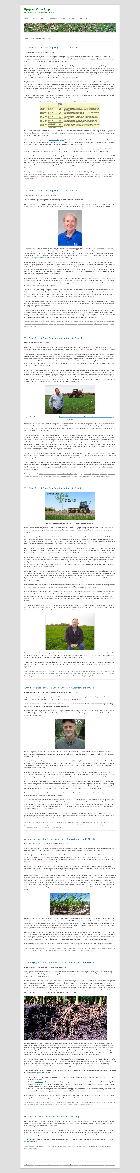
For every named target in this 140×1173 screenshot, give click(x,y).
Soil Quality (86, 172)
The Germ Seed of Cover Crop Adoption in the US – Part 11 (53, 338)
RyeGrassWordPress (32, 1148)
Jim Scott (57, 476)
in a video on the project (56, 140)
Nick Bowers (32, 848)
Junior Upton (95, 174)
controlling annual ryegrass (42, 825)
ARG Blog (41, 172)
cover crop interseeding (61, 673)
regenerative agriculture (49, 676)
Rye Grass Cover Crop (75, 172)
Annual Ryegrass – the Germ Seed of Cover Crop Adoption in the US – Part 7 (61, 687)
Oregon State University (65, 176)
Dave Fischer (38, 174)
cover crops (71, 1146)
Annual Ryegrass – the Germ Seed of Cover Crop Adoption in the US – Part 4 (61, 962)
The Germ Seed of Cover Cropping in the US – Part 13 (50, 190)
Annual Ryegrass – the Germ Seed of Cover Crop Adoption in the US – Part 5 (61, 838)
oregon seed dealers (53, 950)
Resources (53, 18)
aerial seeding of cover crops (92, 474)
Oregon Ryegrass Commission (48, 176)
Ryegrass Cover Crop (37, 9)
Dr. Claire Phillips (57, 174)
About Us (72, 18)
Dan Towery (90, 673)
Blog (80, 18)
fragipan (82, 174)
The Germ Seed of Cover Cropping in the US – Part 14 (50, 47)
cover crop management (76, 673)
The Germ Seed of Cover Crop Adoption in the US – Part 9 (52, 488)
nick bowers (91, 825)
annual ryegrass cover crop (102, 321)
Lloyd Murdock (36, 324)
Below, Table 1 (70, 95)
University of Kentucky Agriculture (98, 176)
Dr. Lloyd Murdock (74, 174)
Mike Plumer (103, 174)
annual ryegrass (101, 172)
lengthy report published (40, 258)
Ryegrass (34, 18)
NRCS (113, 673)
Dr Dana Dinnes (47, 174)
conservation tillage (42, 476)
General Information (50, 172)
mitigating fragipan (54, 324)
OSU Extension (64, 950)
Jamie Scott (51, 476)
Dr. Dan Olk (65, 174)
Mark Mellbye (76, 825)
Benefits (43, 18)
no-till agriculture (34, 176)
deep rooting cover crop (31, 1105)
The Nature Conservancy (64, 676)
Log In (88, 18)
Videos (63, 18)
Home (26, 18)
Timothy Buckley (33, 178)
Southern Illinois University (80, 176)
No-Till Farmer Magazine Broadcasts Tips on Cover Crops (52, 1116)
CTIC (85, 673)
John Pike (88, 174)
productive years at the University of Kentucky (64, 204)
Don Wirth (68, 825)
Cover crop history (98, 948)
